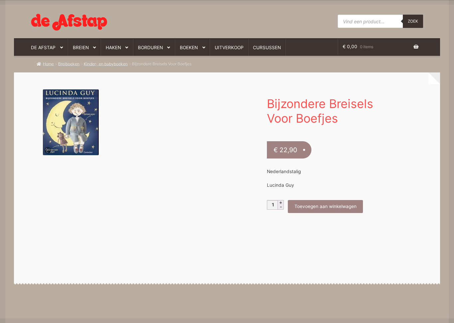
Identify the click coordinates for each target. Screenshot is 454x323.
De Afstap (43, 47)
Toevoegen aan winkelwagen (325, 206)
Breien (81, 47)
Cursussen (267, 47)
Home (48, 63)
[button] (127, 97)
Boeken (189, 47)
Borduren (150, 47)
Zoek (413, 21)
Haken (113, 47)
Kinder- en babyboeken (106, 63)
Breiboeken (68, 63)
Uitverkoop (229, 47)
